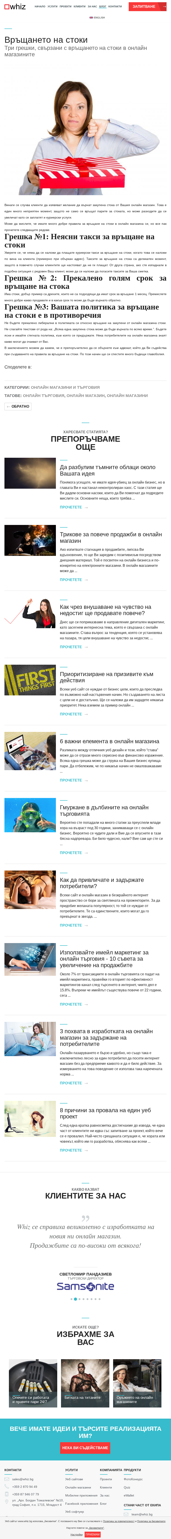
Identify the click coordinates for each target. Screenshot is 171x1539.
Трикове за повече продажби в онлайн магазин (111, 537)
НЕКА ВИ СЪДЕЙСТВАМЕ (85, 1448)
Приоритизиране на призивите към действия (106, 677)
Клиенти (80, 6)
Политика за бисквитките (151, 1521)
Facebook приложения (81, 1503)
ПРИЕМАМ (93, 1534)
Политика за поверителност (118, 1521)
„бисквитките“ (96, 1528)
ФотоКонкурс (133, 1479)
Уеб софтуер (74, 1511)
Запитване (144, 6)
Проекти (65, 6)
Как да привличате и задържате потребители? (102, 883)
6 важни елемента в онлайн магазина (109, 741)
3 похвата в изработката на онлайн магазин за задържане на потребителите (106, 1037)
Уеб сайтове (74, 1479)
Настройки (77, 1534)
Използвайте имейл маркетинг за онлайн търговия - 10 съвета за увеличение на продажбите (104, 958)
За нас (92, 6)
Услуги (52, 6)
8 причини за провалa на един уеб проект (105, 1113)
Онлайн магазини (127, 395)
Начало (40, 6)
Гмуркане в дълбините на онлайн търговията (104, 810)
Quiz (127, 1487)
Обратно (20, 406)
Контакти (115, 6)
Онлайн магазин (86, 395)
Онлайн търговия (43, 395)
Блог (102, 6)
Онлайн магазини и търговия (65, 387)
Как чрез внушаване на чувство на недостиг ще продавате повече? (105, 610)
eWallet (129, 1495)
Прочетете (71, 507)
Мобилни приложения (81, 1495)
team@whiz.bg (142, 1514)
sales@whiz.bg (22, 1479)
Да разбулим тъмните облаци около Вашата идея (107, 470)
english (99, 17)
